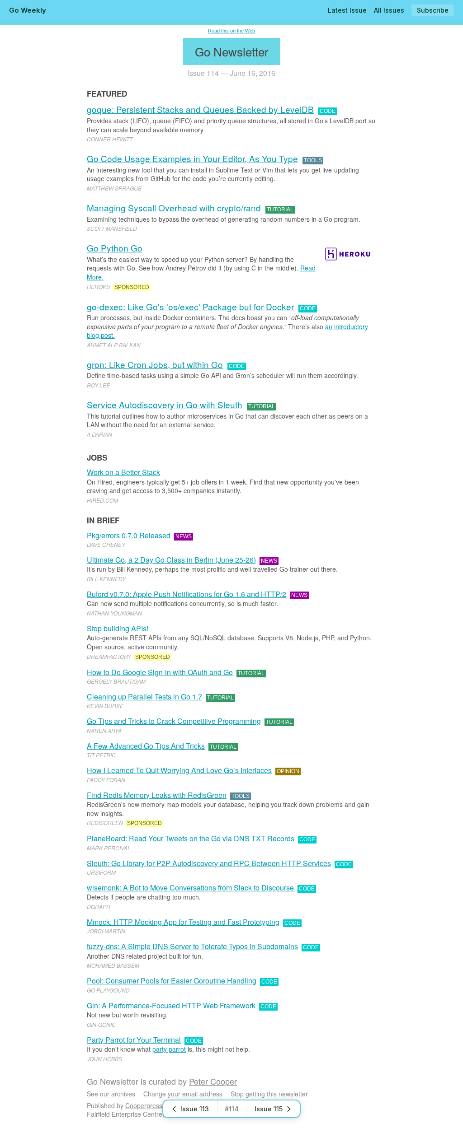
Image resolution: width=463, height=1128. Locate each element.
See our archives (111, 1093)
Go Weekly (27, 10)
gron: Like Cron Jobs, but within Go (155, 364)
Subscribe (433, 10)
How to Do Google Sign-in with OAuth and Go (160, 672)
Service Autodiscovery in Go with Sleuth (164, 404)
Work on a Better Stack (123, 472)
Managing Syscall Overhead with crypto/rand (174, 207)
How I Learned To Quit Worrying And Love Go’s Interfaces (179, 770)
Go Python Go (114, 248)
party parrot (169, 1048)
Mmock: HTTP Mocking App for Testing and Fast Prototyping (183, 922)
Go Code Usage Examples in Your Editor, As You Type (192, 158)
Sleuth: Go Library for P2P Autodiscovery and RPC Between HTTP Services (209, 863)
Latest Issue (347, 10)
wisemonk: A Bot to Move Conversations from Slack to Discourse (190, 887)
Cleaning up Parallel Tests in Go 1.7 (144, 696)
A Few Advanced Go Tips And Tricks (146, 746)
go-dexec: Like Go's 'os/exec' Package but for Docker (190, 306)
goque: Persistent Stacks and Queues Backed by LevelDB (200, 109)
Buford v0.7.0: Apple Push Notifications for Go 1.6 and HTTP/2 (186, 594)
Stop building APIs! (117, 628)
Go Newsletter (232, 51)
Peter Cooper (213, 1081)
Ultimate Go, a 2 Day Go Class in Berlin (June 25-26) (171, 560)
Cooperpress (143, 1105)
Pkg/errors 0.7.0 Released (128, 535)
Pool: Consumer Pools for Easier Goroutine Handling (171, 980)
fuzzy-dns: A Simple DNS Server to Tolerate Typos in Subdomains (192, 946)
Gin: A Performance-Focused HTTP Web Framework (171, 1005)
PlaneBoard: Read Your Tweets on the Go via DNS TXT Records (190, 838)
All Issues (389, 10)
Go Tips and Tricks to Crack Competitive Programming (174, 721)
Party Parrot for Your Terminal (134, 1040)
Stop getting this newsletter (269, 1093)
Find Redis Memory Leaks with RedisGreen (157, 795)
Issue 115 (269, 1109)
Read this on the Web (231, 30)
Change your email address (182, 1093)
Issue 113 (194, 1109)
